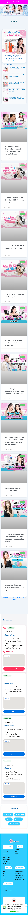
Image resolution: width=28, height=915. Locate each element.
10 (11, 600)
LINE (10, 819)
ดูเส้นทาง (14, 669)
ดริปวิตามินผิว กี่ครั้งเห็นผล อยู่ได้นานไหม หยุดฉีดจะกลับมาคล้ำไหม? (14, 587)
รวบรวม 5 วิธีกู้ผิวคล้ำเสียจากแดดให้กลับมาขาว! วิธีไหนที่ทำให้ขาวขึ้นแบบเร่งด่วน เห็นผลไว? (14, 391)
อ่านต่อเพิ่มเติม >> (9, 61)
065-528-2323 (8, 651)
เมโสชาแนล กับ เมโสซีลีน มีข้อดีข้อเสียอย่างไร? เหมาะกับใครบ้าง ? (14, 248)
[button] (10, 14)
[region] (14, 10)
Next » (15, 600)
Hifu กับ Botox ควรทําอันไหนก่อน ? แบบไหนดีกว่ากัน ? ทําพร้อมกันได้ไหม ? (14, 342)
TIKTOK (19, 819)
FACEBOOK (8, 814)
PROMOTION (15, 823)
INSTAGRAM (21, 814)
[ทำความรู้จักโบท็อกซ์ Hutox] (14, 42)
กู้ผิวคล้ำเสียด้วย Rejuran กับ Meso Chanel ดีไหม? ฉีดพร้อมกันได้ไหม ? (14, 199)
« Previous (5, 598)
